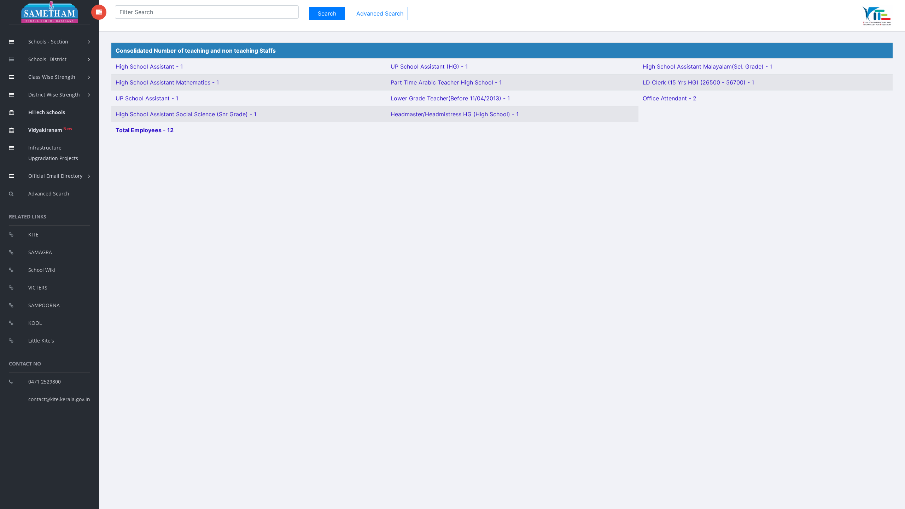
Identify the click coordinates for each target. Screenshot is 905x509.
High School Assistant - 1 (149, 66)
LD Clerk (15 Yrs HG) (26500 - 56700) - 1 (698, 82)
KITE (33, 234)
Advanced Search (48, 193)
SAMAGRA (40, 252)
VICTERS (37, 287)
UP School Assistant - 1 (147, 98)
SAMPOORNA (44, 305)
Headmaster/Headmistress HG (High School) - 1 (455, 114)
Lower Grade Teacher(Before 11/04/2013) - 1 (450, 98)
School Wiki (41, 270)
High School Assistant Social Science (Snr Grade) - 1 (186, 114)
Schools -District (47, 59)
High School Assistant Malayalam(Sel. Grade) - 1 (707, 66)
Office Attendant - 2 (669, 98)
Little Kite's (41, 340)
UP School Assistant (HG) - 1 (429, 66)
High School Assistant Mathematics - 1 (167, 82)
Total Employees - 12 (145, 130)
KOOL (35, 323)
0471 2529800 (44, 381)
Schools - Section (48, 41)
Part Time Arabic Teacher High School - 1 (446, 82)
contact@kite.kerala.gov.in (59, 399)
